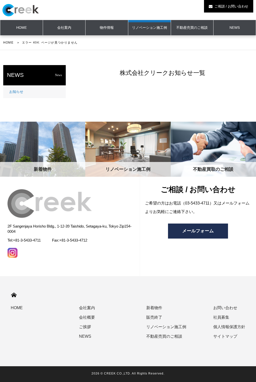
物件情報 (107, 28)
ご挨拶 (85, 327)
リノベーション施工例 (149, 28)
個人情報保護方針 (229, 327)
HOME (8, 42)
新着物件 (154, 308)
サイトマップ (225, 336)
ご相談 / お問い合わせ (231, 6)
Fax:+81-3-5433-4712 (69, 240)
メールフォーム (198, 230)
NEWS (235, 28)
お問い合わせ (225, 308)
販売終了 (154, 317)
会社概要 (87, 317)
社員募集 (221, 317)
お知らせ (16, 92)
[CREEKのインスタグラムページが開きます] (13, 253)
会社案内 (64, 28)
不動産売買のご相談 (192, 28)
